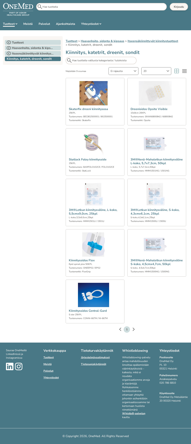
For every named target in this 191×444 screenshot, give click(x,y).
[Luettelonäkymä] (184, 71)
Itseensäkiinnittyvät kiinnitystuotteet (153, 41)
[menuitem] (10, 24)
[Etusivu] (18, 9)
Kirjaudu (179, 7)
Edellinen (122, 330)
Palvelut (48, 371)
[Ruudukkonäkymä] (176, 71)
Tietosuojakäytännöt (93, 364)
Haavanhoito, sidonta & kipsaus (102, 41)
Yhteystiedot (51, 377)
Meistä (47, 364)
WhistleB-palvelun (133, 413)
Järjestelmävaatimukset (95, 357)
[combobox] (123, 71)
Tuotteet (71, 41)
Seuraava (131, 330)
